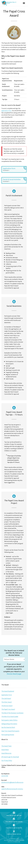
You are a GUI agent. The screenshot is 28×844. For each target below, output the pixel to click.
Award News (5, 749)
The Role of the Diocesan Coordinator (12, 713)
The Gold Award (6, 698)
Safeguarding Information (9, 724)
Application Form (6, 695)
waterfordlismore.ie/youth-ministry (12, 789)
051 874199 (4, 776)
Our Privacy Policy (6, 760)
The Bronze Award (6, 706)
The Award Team (6, 746)
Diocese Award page (14, 673)
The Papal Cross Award (8, 709)
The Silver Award (6, 702)
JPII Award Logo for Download (10, 757)
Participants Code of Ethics (9, 720)
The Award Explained (7, 691)
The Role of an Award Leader (9, 716)
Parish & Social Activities (12, 180)
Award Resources (6, 753)
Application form (9, 169)
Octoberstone (16, 841)
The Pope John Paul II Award (11, 840)
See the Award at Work (8, 727)
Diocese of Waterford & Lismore (8, 3)
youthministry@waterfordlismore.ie (12, 782)
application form (6, 110)
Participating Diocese (7, 734)
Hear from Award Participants (10, 731)
